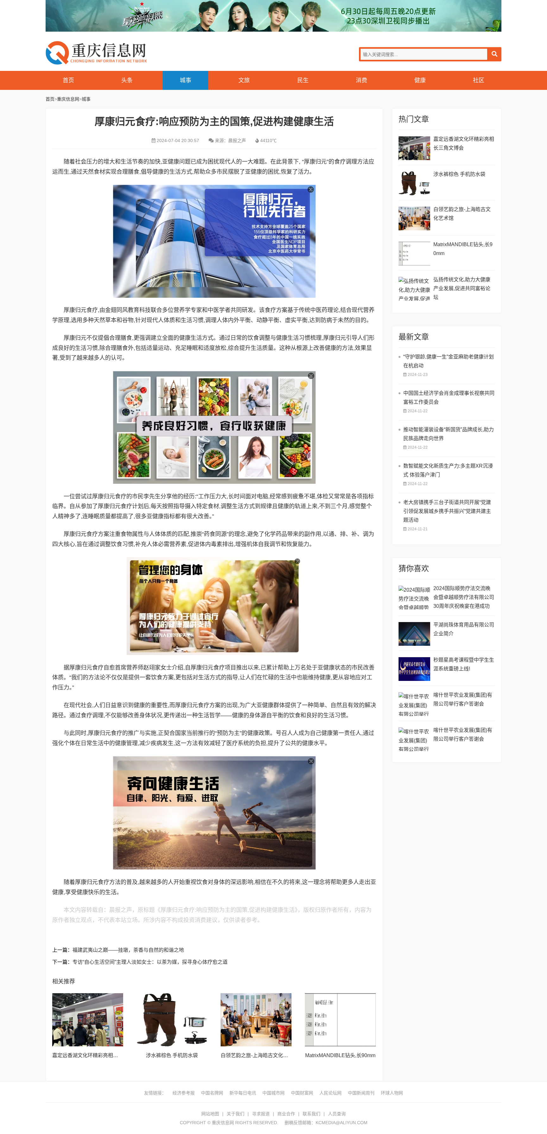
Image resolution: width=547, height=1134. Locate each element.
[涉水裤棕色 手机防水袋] (171, 1019)
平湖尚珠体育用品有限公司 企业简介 (463, 629)
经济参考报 (184, 1092)
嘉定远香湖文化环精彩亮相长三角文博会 (97, 1055)
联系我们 (311, 1113)
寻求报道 (261, 1113)
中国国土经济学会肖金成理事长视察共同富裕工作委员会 (448, 397)
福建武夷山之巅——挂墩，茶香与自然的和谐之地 (128, 950)
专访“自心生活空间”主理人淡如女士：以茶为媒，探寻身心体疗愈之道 (150, 962)
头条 (127, 80)
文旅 (244, 80)
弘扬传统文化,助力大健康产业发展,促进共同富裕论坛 (461, 288)
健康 (420, 80)
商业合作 (286, 1113)
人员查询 (337, 1113)
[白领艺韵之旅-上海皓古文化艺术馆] (256, 1019)
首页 (68, 80)
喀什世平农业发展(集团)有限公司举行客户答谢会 (462, 699)
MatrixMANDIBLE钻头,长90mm (340, 1055)
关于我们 (235, 1113)
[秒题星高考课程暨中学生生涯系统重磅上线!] (414, 669)
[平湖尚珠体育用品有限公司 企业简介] (414, 634)
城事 (185, 80)
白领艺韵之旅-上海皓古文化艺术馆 (259, 1055)
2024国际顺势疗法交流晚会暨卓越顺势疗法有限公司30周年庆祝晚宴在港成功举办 (463, 598)
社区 (478, 80)
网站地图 (210, 1113)
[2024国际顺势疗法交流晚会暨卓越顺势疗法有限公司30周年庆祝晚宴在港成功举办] (414, 597)
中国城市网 (273, 1092)
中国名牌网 (212, 1092)
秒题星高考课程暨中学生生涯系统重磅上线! (463, 664)
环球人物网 (392, 1092)
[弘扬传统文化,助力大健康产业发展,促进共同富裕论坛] (414, 289)
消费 (361, 80)
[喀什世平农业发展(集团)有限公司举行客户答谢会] (414, 704)
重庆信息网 (96, 53)
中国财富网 (302, 1092)
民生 (303, 80)
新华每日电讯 (242, 1092)
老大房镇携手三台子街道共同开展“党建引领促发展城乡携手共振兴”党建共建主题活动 (447, 511)
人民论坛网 (330, 1092)
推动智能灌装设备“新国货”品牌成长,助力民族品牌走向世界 (448, 434)
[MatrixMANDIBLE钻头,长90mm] (340, 1019)
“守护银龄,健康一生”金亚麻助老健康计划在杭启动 (448, 361)
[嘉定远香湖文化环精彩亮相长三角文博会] (87, 1019)
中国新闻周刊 (361, 1092)
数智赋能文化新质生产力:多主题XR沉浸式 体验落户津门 (448, 470)
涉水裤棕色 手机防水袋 (172, 1055)
